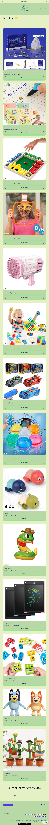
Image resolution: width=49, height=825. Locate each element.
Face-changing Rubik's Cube (9, 678)
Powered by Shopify (20, 820)
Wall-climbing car (7, 402)
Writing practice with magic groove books (12, 127)
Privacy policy (43, 820)
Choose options (24, 77)
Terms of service (35, 821)
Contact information (35, 820)
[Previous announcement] (2, 1)
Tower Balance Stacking (8, 347)
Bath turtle (6, 513)
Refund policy (28, 820)
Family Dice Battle (7, 182)
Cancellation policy (42, 821)
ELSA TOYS (15, 820)
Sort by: (26, 25)
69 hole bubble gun (8, 292)
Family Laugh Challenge (9, 237)
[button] (2, 8)
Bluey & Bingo (7, 718)
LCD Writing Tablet (8, 623)
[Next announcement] (46, 1)
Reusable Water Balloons (9, 457)
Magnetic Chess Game (8, 72)
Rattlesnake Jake (7, 568)
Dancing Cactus (7, 773)
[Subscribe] (34, 795)
